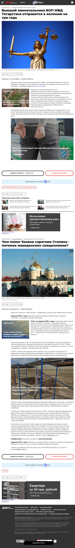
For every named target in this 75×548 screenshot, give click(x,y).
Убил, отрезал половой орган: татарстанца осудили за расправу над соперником (58, 207)
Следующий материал (38, 543)
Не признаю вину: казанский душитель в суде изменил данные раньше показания (23, 207)
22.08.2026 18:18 (6, 239)
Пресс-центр (34, 507)
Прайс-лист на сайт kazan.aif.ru (45, 511)
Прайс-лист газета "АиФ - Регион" (24, 511)
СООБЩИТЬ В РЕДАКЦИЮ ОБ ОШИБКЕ (59, 514)
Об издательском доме (21, 507)
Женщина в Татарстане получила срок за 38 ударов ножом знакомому (58, 201)
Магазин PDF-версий (45, 507)
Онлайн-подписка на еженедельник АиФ (27, 509)
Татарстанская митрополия (9, 300)
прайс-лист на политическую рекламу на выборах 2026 (31, 514)
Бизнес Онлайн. (40, 86)
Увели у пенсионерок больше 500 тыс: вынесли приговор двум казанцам (41, 149)
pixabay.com (59, 69)
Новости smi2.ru (8, 232)
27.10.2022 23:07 (6, 7)
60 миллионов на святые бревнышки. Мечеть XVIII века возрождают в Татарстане (40, 389)
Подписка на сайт (46, 509)
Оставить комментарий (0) (59, 173)
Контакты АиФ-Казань (59, 509)
